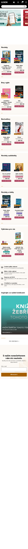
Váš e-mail (4, 366)
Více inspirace (13, 341)
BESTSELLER (4, 60)
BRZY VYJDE (4, 97)
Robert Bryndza (19, 102)
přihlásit (14, 374)
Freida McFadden (19, 138)
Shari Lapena (19, 68)
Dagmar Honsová (6, 175)
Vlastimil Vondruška (19, 175)
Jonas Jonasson (6, 69)
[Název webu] (4, 2)
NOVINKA (4, 62)
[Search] (24, 6)
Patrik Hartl (6, 105)
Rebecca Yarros (19, 211)
